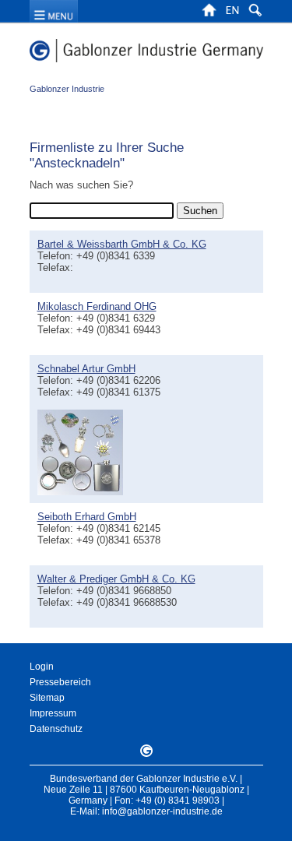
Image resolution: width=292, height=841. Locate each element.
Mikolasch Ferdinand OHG (97, 306)
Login (42, 666)
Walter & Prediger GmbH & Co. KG (116, 579)
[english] (232, 14)
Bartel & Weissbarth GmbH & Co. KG (121, 244)
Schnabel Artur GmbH (86, 369)
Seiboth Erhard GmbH (86, 517)
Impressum (53, 713)
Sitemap (47, 697)
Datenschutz (56, 728)
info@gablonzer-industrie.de (162, 811)
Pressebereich (60, 682)
